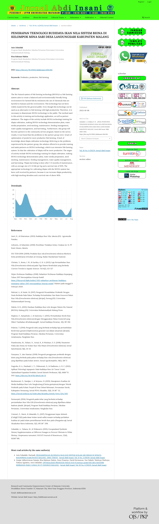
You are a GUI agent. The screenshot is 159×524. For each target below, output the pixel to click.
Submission (75, 17)
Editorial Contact (107, 17)
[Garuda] (125, 107)
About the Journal (40, 17)
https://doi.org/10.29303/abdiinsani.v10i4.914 (34, 70)
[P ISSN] (125, 98)
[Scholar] (139, 107)
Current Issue (13, 17)
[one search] (139, 124)
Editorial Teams (57, 17)
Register (141, 2)
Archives (25, 17)
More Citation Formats (90, 138)
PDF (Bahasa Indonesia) (92, 98)
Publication (89, 17)
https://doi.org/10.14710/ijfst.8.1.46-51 (30, 375)
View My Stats (132, 220)
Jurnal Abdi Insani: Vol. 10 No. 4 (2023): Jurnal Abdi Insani (83, 465)
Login (149, 2)
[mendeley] (132, 167)
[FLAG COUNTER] (133, 209)
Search (147, 17)
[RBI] (139, 132)
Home (13, 26)
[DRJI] (125, 132)
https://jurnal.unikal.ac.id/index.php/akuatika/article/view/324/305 (39, 394)
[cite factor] (139, 115)
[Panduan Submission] (132, 35)
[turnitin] (132, 156)
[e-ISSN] (139, 98)
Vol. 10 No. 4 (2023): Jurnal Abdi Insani (43, 26)
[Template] (132, 46)
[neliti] (125, 124)
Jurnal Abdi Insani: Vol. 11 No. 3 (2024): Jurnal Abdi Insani (82, 458)
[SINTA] (132, 90)
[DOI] (125, 115)
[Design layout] (132, 178)
